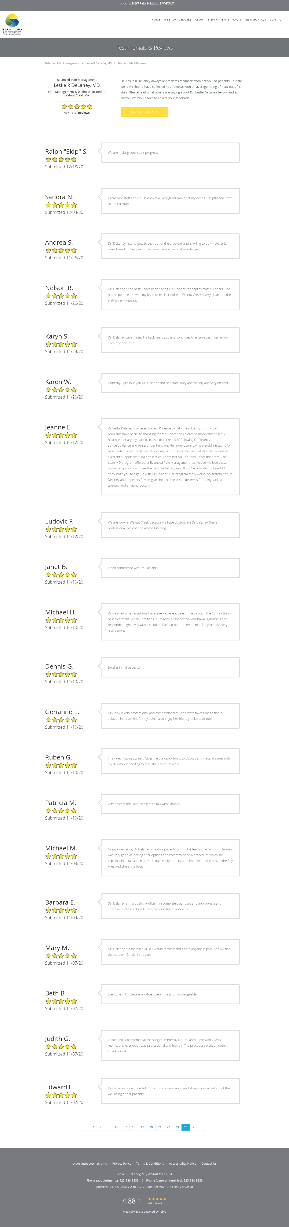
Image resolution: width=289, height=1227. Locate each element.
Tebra (162, 1211)
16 (116, 1127)
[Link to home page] (11, 24)
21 (159, 1127)
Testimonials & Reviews (132, 63)
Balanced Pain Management (62, 63)
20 (151, 1127)
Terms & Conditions (150, 1163)
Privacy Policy (121, 1163)
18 (133, 1127)
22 (168, 1127)
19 (142, 1127)
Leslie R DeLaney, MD (99, 63)
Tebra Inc (101, 1163)
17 (125, 1127)
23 (177, 1127)
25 (194, 1127)
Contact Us (209, 1163)
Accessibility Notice (182, 1163)
